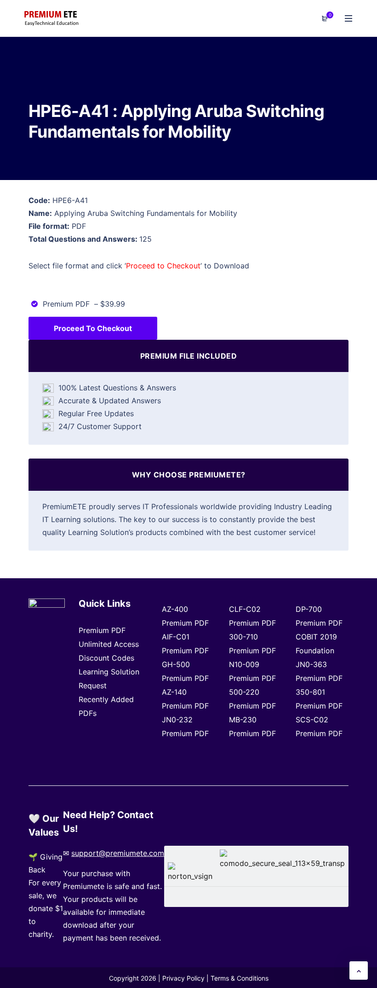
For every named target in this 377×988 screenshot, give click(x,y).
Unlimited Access (109, 644)
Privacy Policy (183, 978)
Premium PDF (102, 630)
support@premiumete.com (117, 853)
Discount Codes (106, 658)
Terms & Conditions (239, 978)
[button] (358, 970)
